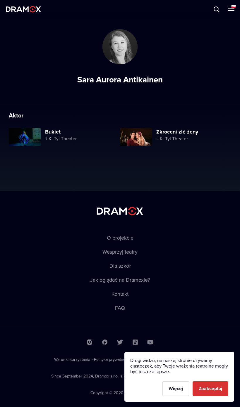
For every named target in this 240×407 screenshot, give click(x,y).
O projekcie (120, 237)
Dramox (23, 9)
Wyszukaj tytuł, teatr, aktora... (55, 9)
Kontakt (120, 293)
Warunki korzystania (72, 359)
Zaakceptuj (210, 388)
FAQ (120, 307)
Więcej (176, 388)
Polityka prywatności (112, 359)
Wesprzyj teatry (120, 251)
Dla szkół (120, 265)
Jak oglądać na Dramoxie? (120, 279)
